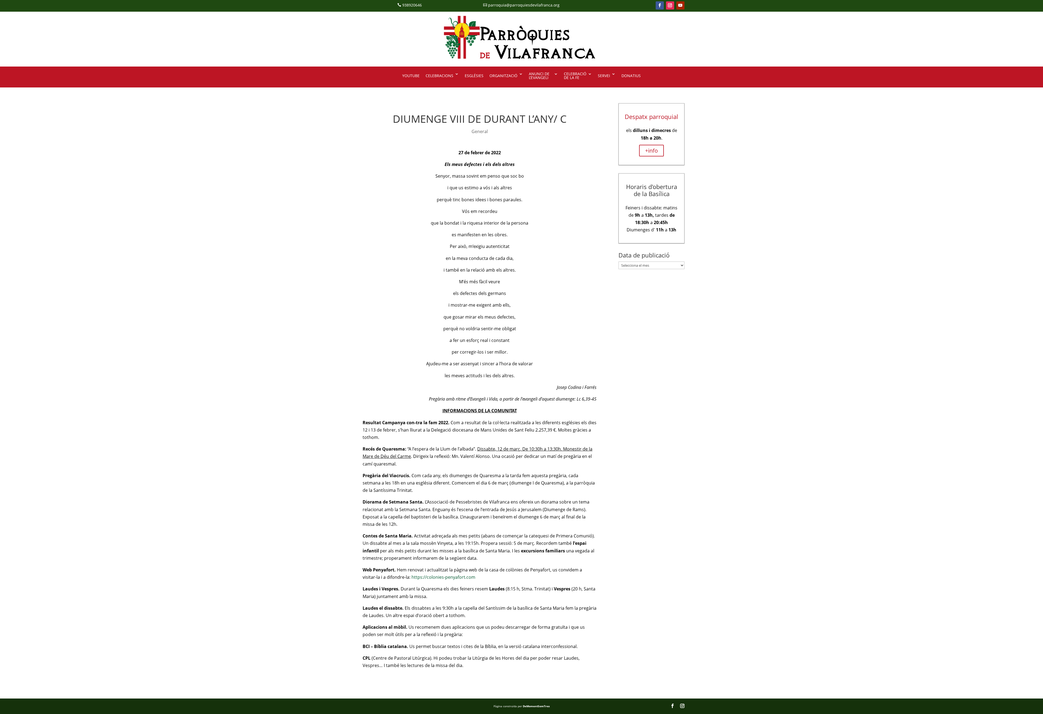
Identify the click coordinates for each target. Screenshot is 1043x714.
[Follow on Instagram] (670, 5)
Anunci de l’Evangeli (539, 76)
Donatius (631, 75)
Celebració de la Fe (575, 76)
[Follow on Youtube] (680, 5)
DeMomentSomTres (536, 706)
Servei (604, 75)
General (480, 131)
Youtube (411, 75)
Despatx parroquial (651, 116)
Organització (503, 75)
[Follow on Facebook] (660, 5)
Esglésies (474, 75)
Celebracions (439, 75)
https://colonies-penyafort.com (443, 577)
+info (651, 150)
